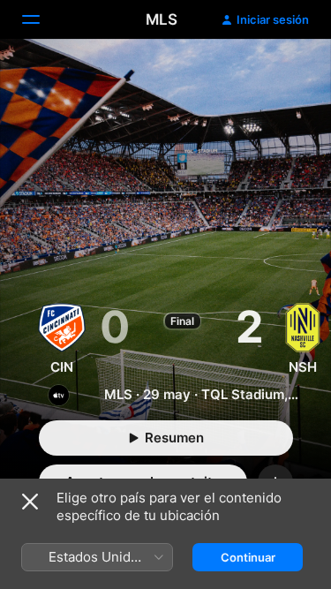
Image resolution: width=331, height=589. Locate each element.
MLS (161, 19)
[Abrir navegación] (41, 19)
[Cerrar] (30, 502)
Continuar (248, 557)
